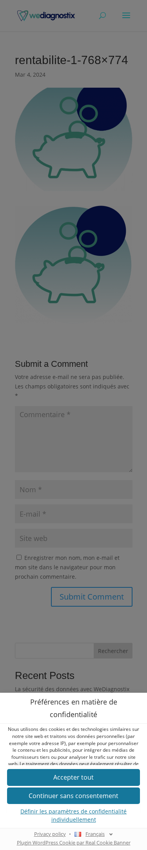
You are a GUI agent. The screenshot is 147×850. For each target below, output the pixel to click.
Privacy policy (50, 834)
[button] (73, 777)
